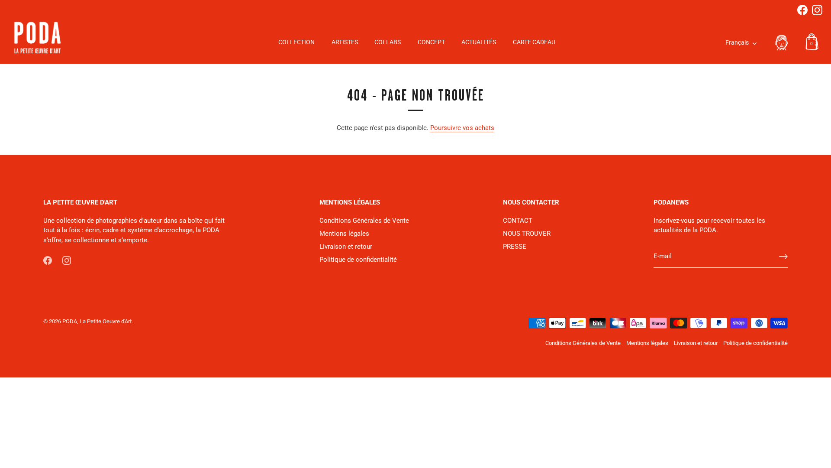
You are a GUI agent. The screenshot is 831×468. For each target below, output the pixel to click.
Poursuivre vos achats (462, 128)
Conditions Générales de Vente (364, 220)
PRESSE (514, 246)
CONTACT (517, 220)
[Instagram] (817, 10)
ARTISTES (345, 42)
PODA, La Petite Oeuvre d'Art (97, 321)
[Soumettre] (783, 256)
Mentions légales (344, 233)
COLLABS (387, 42)
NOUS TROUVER (527, 233)
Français (737, 42)
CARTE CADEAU (534, 42)
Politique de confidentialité (358, 259)
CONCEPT (431, 42)
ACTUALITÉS (478, 42)
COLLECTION (296, 42)
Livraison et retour (345, 246)
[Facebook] (802, 10)
